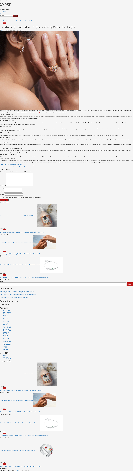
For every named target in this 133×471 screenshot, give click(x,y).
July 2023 (5, 346)
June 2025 (5, 317)
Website (2, 194)
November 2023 (7, 341)
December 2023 (7, 340)
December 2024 (7, 326)
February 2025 (6, 323)
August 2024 (6, 332)
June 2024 (5, 333)
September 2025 (7, 312)
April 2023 (5, 349)
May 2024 (5, 335)
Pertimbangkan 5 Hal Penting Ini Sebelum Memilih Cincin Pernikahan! (16, 242)
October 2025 (6, 310)
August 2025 (6, 313)
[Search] (0, 13)
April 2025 (5, 320)
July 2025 (5, 315)
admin (2, 30)
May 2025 (5, 318)
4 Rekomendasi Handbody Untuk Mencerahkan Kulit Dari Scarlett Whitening (18, 215)
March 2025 (6, 321)
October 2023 (6, 343)
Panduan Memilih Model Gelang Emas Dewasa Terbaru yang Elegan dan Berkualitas (20, 264)
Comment (3, 185)
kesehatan (5, 357)
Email (1, 191)
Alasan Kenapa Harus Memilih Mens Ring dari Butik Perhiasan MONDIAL (16, 296)
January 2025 (6, 324)
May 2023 (5, 347)
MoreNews (18, 470)
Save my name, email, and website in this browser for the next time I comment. (21, 197)
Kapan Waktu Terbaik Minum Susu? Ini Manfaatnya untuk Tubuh (14, 297)
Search (1, 281)
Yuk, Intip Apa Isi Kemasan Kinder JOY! (11, 164)
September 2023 (7, 344)
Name (2, 188)
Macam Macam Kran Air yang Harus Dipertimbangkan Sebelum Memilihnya (18, 166)
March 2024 (6, 338)
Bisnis (4, 11)
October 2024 (6, 329)
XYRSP (5, 4)
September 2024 (7, 330)
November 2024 (7, 327)
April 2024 (5, 337)
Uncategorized (7, 358)
